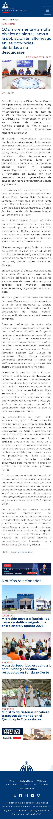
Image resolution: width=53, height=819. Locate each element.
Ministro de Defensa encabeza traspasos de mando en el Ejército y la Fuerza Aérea (25, 715)
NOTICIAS (40, 781)
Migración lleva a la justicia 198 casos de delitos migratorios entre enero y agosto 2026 (25, 622)
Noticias (14, 19)
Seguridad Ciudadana (21, 552)
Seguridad (8, 24)
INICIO (10, 781)
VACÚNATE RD (28, 784)
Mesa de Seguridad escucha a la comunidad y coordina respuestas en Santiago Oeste (26, 669)
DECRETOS (11, 784)
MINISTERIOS (26, 788)
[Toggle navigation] (47, 10)
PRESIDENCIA (25, 781)
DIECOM (43, 784)
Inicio (4, 19)
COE (5, 552)
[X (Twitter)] (14, 796)
